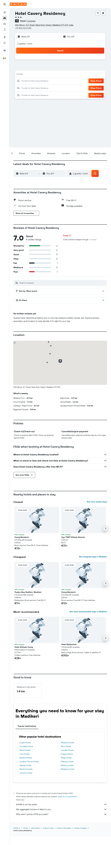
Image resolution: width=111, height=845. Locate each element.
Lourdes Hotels (67, 750)
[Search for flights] (4, 12)
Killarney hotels (67, 761)
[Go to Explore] (4, 37)
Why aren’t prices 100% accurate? (32, 814)
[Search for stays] (4, 18)
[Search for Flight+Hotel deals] (4, 29)
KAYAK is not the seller (26, 804)
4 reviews (30, 20)
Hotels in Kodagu (80, 828)
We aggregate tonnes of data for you (33, 809)
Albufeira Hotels (67, 742)
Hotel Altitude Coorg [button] (23, 647)
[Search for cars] (4, 24)
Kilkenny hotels (67, 765)
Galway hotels (25, 765)
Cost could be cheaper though (79, 239)
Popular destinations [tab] (27, 726)
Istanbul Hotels (25, 758)
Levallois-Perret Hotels (29, 761)
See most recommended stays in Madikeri (88, 611)
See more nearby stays (97, 502)
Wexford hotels (25, 769)
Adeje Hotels (66, 758)
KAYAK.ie (16, 828)
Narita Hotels (24, 750)
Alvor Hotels (66, 746)
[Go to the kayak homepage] (18, 4)
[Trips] (4, 50)
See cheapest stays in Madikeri (93, 556)
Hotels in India (48, 828)
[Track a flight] (4, 43)
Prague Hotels (67, 754)
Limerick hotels (25, 773)
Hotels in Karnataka (64, 828)
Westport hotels (67, 769)
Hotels (25, 828)
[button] (5, 4)
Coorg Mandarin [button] (21, 537)
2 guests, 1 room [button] (24, 43)
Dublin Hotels (25, 742)
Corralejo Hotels (26, 746)
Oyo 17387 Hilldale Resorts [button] (73, 537)
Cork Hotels (24, 754)
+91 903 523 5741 (23, 28)
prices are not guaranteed (67, 796)
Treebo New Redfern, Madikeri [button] (28, 592)
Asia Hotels (35, 828)
